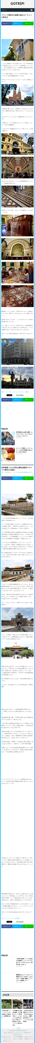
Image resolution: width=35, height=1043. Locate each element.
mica (2, 472)
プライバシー (7, 1039)
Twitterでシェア (17, 23)
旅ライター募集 (17, 1039)
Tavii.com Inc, (17, 1034)
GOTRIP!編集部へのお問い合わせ (23, 1037)
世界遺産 (17, 918)
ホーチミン (21, 392)
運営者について (28, 1039)
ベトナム (14, 392)
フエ (6, 918)
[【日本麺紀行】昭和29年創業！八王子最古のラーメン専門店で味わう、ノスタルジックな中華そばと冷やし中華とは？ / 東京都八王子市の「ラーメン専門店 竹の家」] (17, 1004)
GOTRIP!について (6, 1037)
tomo (2, 19)
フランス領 (8, 392)
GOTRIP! (17, 3)
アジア (15, 19)
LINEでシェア (28, 23)
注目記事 (20, 19)
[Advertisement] (17, 32)
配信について (7, 1041)
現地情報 (25, 19)
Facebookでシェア (7, 23)
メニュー (4, 10)
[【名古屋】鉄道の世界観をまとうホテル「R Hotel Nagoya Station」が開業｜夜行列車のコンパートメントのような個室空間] (28, 1004)
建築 (27, 392)
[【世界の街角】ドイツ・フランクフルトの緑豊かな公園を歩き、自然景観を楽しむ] (6, 1004)
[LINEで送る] (20, 395)
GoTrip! (7, 333)
